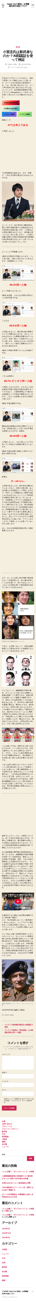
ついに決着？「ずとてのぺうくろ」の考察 (18, 1172)
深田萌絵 (5, 1137)
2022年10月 (6, 1233)
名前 (4, 1072)
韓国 (3, 1142)
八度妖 (15, 64)
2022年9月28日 (26, 64)
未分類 (4, 1144)
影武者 (18, 47)
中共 (3, 1134)
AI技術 (4, 1139)
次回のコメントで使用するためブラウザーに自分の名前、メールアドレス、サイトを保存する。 (19, 1100)
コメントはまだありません (19, 67)
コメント (6, 1054)
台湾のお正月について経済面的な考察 (16, 1183)
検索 (3, 1154)
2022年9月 (6, 1237)
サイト (4, 1090)
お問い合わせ (7, 1124)
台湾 (3, 1121)
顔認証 (12, 1015)
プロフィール (7, 1126)
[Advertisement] (18, 30)
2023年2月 (6, 1229)
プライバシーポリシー (10, 1129)
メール (5, 1081)
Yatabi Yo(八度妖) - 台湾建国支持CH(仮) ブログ (18, 5)
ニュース (5, 1147)
